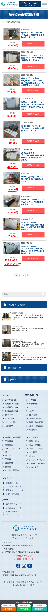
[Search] (43, 294)
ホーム (3, 22)
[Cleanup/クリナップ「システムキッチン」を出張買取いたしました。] (11, 201)
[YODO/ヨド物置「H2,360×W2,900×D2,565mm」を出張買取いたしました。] (11, 154)
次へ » (30, 275)
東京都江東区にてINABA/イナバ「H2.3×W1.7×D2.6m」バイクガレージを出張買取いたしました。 (28, 344)
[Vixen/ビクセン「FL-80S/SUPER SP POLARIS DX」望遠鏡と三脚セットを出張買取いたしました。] (11, 80)
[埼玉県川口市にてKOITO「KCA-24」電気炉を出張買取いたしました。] (11, 34)
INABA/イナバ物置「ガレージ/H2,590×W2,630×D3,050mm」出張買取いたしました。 (32, 105)
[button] (44, 4)
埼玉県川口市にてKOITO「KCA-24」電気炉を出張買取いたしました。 (32, 35)
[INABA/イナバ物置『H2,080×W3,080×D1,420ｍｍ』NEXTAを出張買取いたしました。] (11, 224)
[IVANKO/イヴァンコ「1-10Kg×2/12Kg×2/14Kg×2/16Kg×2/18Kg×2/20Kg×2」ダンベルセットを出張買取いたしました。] (6, 356)
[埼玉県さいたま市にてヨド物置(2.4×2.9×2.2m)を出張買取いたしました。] (11, 57)
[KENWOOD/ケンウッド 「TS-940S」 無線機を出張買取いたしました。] (11, 129)
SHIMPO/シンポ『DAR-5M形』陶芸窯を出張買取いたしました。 (32, 179)
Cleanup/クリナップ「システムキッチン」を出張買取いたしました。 (32, 202)
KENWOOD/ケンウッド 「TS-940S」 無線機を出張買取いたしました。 (32, 128)
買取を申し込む (33, 43)
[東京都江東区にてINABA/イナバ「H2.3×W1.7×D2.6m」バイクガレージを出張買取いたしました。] (6, 343)
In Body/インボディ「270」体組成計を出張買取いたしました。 (27, 329)
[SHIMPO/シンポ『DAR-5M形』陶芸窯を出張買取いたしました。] (11, 178)
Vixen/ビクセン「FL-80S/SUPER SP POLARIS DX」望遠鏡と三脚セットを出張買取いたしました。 (32, 82)
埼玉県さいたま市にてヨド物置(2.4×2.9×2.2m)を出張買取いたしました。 (32, 57)
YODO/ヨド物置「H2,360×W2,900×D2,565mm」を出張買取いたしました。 (32, 156)
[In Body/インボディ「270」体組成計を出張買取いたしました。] (6, 329)
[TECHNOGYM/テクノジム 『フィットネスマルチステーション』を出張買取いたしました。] (6, 316)
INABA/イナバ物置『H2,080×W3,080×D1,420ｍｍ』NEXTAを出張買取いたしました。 (32, 226)
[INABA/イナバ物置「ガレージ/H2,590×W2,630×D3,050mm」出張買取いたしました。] (11, 103)
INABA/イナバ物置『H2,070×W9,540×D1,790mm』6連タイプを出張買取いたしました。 (33, 250)
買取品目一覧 (31, 395)
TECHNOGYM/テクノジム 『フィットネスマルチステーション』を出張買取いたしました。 (27, 317)
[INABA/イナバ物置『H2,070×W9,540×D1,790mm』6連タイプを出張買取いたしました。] (11, 248)
